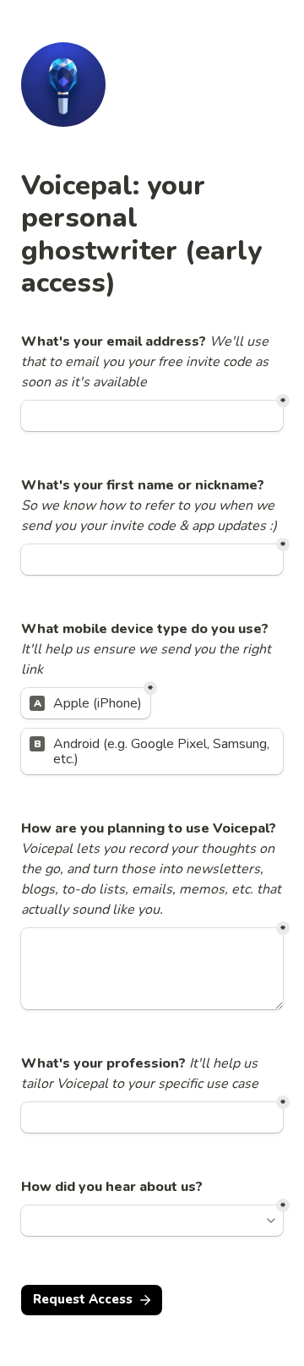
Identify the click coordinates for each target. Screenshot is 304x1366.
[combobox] (144, 1220)
